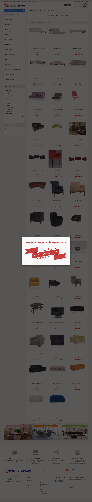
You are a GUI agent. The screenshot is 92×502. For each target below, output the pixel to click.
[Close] (70, 237)
